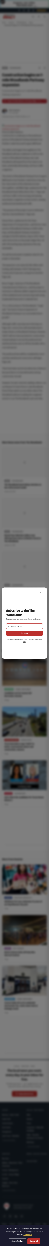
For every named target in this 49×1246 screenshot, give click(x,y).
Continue (24, 633)
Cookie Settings (17, 1241)
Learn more (28, 1235)
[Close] (41, 593)
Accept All (34, 1241)
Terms (33, 639)
